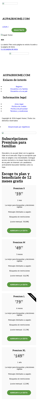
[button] (19, 21)
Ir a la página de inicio (9, 49)
